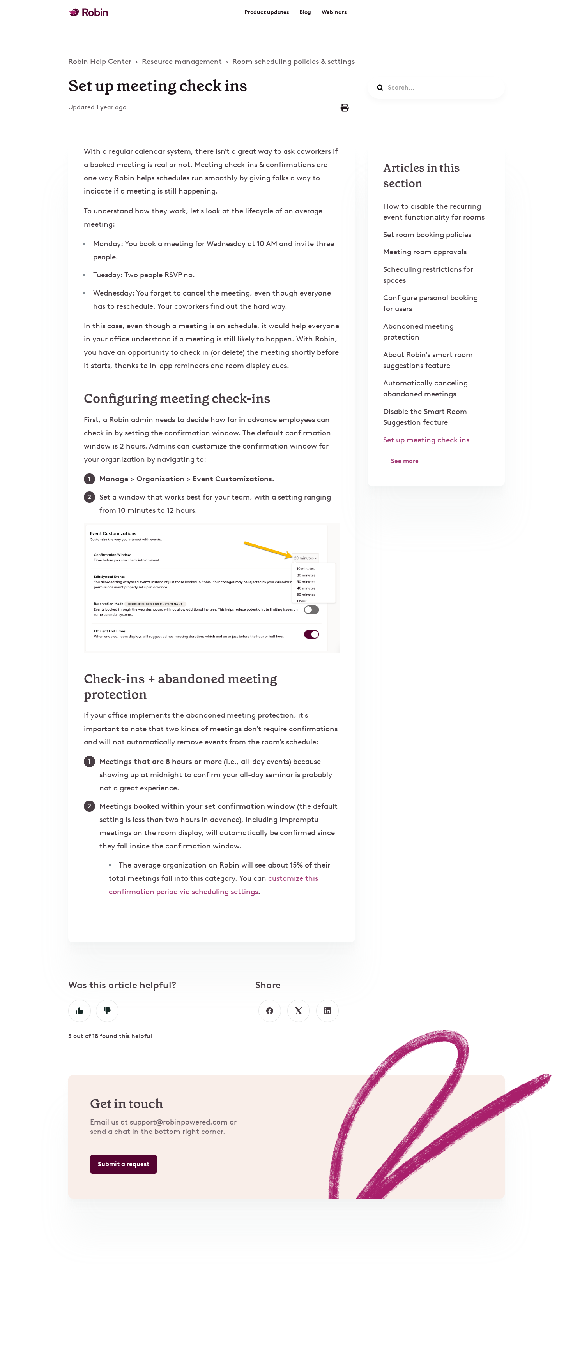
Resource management (182, 61)
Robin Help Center (99, 61)
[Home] (88, 12)
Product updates (266, 12)
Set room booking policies (427, 234)
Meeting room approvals (425, 251)
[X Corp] (298, 1011)
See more (405, 461)
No (107, 1011)
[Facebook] (270, 1011)
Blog (305, 12)
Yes (79, 1011)
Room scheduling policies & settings (293, 61)
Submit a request (123, 1164)
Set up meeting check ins (426, 439)
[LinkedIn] (327, 1011)
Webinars (334, 12)
